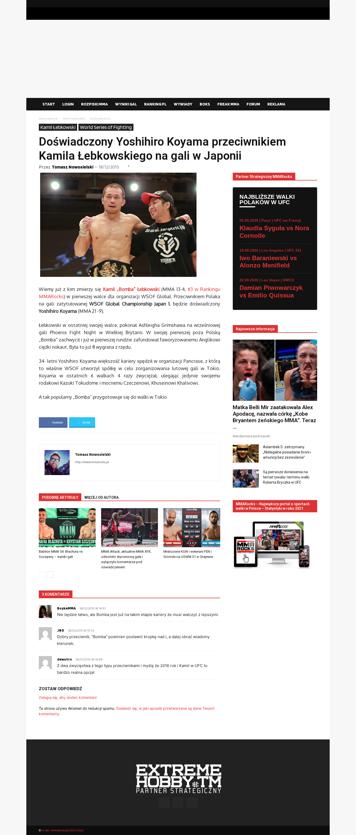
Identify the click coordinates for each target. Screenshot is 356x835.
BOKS (205, 104)
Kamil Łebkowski (74, 118)
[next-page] (50, 574)
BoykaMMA (66, 608)
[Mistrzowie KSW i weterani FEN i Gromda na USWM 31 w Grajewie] (191, 527)
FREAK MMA (228, 104)
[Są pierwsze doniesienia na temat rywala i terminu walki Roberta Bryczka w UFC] (246, 478)
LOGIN (68, 104)
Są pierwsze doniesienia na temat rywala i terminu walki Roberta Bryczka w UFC (286, 477)
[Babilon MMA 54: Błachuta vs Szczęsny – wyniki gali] (67, 527)
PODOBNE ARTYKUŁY (60, 497)
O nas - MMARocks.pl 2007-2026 (62, 830)
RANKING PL (155, 104)
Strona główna (48, 118)
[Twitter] (313, 3)
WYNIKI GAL (126, 104)
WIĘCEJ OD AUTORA (101, 497)
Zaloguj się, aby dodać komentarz (68, 697)
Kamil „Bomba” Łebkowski (131, 289)
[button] (311, 104)
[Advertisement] (178, 58)
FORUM (253, 104)
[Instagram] (305, 3)
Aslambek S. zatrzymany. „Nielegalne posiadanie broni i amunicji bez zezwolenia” (287, 452)
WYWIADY (183, 104)
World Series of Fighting (106, 127)
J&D (60, 630)
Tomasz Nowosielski (72, 167)
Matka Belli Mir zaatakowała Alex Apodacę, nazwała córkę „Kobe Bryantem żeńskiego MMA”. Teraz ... (274, 417)
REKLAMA (276, 104)
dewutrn (64, 659)
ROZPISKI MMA (94, 104)
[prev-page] (42, 574)
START (48, 104)
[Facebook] (296, 3)
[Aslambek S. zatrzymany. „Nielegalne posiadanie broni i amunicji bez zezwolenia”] (246, 453)
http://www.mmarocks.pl (92, 462)
